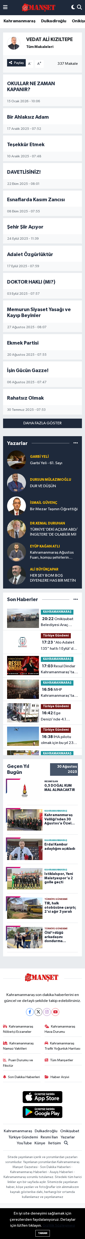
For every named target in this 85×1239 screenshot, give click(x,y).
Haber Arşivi (60, 1077)
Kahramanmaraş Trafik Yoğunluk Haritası (62, 1046)
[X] (38, 1012)
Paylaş (19, 63)
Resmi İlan (49, 1137)
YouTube (24, 1143)
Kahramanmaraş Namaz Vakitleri (18, 1046)
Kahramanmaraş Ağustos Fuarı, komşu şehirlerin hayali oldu (52, 555)
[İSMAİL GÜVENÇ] (16, 506)
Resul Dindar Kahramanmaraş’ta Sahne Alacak (58, 669)
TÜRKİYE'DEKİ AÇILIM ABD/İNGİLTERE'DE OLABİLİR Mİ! (54, 532)
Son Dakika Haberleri (24, 1077)
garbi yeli (39, 456)
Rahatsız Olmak (25, 398)
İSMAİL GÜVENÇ (43, 503)
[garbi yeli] (16, 460)
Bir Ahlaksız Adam (28, 117)
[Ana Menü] (5, 8)
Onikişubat (69, 1131)
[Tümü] (75, 443)
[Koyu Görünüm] (73, 8)
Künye (39, 1143)
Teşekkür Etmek (26, 144)
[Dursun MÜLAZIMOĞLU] (16, 483)
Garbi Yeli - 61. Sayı (46, 463)
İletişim (54, 1143)
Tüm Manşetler (61, 1060)
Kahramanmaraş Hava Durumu (60, 1029)
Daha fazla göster (42, 423)
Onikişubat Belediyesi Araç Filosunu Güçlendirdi (59, 622)
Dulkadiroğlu (53, 21)
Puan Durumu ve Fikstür (18, 1062)
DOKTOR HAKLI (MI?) (31, 282)
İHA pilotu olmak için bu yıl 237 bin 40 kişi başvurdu (58, 740)
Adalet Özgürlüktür (30, 254)
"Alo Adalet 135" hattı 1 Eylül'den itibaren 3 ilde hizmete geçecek (59, 646)
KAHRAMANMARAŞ (57, 611)
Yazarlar (68, 1137)
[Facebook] (30, 1012)
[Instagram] (47, 1012)
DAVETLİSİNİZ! (24, 172)
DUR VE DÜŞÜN (43, 486)
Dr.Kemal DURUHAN (47, 523)
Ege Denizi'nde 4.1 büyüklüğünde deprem (53, 716)
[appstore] (43, 1098)
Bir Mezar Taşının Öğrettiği (54, 509)
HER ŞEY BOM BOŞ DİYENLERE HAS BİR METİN (53, 578)
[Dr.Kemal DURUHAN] (16, 529)
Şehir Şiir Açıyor (25, 226)
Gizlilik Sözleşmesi (58, 1226)
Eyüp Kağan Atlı (45, 546)
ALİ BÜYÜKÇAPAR (44, 569)
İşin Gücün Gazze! (27, 370)
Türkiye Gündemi (56, 635)
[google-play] (43, 1113)
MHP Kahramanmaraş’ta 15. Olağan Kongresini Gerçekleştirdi (57, 693)
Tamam (42, 1233)
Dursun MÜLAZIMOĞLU (50, 480)
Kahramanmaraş (19, 21)
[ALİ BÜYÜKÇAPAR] (16, 575)
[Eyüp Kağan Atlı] (16, 552)
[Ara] (79, 8)
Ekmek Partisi (22, 343)
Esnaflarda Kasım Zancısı (36, 199)
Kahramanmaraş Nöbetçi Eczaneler (18, 1029)
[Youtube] (55, 1012)
